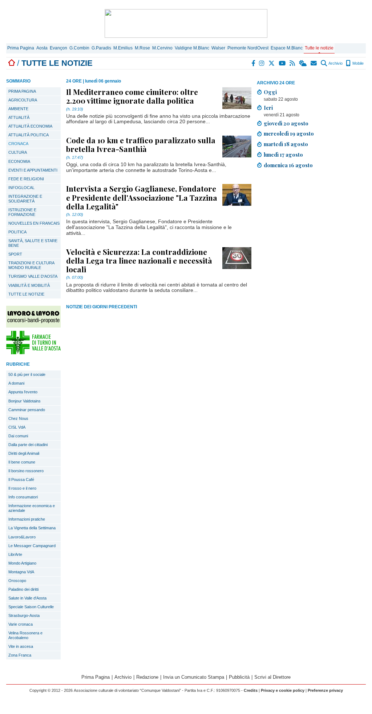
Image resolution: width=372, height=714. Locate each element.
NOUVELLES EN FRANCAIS (34, 223)
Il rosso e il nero (22, 488)
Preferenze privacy (325, 690)
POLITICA (17, 232)
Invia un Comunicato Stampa (193, 677)
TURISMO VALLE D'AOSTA (32, 276)
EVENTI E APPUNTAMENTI (32, 170)
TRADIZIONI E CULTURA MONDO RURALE (31, 265)
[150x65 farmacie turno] (33, 352)
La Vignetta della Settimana (32, 528)
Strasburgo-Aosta (24, 615)
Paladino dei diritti (23, 589)
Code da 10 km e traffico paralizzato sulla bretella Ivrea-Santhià (140, 144)
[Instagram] (262, 63)
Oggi (270, 92)
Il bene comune (21, 462)
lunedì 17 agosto (283, 154)
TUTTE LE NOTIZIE (26, 294)
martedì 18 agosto (286, 144)
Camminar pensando (26, 410)
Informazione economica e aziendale (31, 508)
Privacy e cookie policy (282, 690)
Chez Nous (18, 418)
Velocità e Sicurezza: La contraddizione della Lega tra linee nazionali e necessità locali (139, 260)
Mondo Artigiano (22, 563)
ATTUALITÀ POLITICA (28, 135)
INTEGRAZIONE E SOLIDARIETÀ (25, 198)
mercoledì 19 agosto (289, 133)
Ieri (268, 107)
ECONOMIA (19, 161)
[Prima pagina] (11, 63)
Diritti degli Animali (23, 453)
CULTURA (17, 152)
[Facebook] (253, 63)
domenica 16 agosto (288, 165)
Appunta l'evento (22, 392)
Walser (218, 48)
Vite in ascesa (20, 646)
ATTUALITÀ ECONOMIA (30, 126)
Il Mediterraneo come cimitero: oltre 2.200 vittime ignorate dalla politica (132, 96)
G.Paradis (101, 48)
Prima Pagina (20, 48)
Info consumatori (23, 497)
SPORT (15, 254)
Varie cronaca (20, 624)
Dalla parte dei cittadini (28, 444)
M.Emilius (123, 48)
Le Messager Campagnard (32, 545)
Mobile (357, 63)
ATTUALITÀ (18, 117)
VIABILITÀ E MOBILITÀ (29, 285)
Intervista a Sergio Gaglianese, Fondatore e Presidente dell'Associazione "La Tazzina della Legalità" (141, 197)
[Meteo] (303, 63)
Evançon (58, 48)
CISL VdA (16, 427)
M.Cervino (162, 48)
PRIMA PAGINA (22, 91)
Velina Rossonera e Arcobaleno (25, 635)
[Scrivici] (314, 63)
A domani (16, 383)
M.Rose (142, 48)
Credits (251, 690)
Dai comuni (18, 436)
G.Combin (79, 48)
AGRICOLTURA (22, 100)
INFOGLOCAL (21, 187)
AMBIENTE (18, 109)
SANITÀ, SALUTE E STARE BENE (32, 243)
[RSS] (293, 63)
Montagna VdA (21, 572)
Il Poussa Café (21, 479)
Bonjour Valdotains (24, 401)
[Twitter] (271, 63)
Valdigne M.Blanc (192, 48)
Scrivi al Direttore (272, 677)
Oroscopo (17, 580)
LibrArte (15, 554)
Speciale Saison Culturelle (31, 607)
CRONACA (18, 143)
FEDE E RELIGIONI (26, 179)
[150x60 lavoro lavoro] (33, 325)
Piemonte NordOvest (247, 48)
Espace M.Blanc (287, 48)
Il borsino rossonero (26, 471)
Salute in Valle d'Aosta (27, 598)
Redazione (147, 677)
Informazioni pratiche (26, 519)
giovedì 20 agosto (286, 123)
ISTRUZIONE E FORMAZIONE (22, 212)
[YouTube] (282, 63)
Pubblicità (239, 677)
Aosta (42, 48)
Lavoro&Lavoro (22, 537)
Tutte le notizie (319, 48)
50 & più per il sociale (26, 374)
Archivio (335, 63)
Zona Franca (19, 655)
